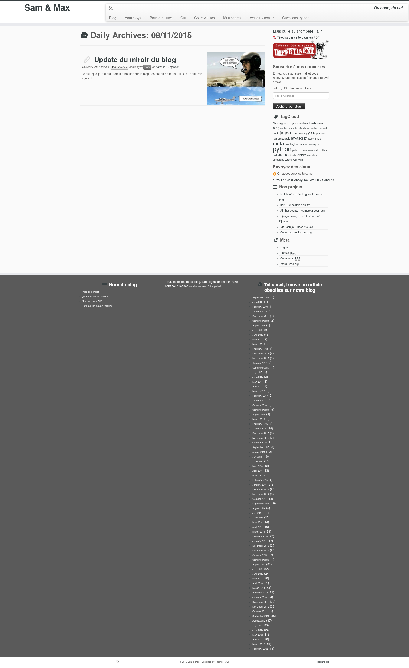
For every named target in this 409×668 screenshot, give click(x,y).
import (322, 133)
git (310, 132)
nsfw (302, 144)
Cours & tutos (204, 17)
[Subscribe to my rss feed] (112, 8)
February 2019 (260, 306)
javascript (299, 138)
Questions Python (295, 17)
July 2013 (257, 569)
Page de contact (90, 291)
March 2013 (258, 587)
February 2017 (260, 395)
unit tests (301, 155)
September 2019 (260, 297)
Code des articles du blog (296, 232)
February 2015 (260, 480)
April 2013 (257, 583)
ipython (277, 138)
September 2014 (260, 503)
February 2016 (260, 423)
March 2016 (258, 419)
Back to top (323, 661)
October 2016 (259, 405)
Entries (288, 253)
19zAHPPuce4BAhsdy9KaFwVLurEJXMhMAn (303, 180)
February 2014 (260, 536)
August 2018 (258, 325)
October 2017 (259, 362)
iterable (285, 138)
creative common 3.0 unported (205, 286)
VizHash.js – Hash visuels (296, 227)
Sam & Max (47, 7)
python (282, 148)
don (294, 133)
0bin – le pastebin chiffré (295, 205)
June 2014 (257, 517)
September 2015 (260, 447)
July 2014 (257, 512)
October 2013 (259, 555)
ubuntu (282, 155)
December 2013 (260, 545)
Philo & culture (161, 17)
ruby (310, 150)
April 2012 (257, 639)
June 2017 (257, 377)
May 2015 (257, 466)
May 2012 (257, 634)
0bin (275, 123)
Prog (112, 17)
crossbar (313, 128)
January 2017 (259, 400)
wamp (288, 159)
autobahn (303, 123)
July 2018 (257, 330)
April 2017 (257, 386)
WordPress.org (289, 264)
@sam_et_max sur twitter (95, 296)
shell (316, 150)
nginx (294, 144)
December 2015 (260, 433)
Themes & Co (222, 661)
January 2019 (259, 311)
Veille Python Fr (262, 17)
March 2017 (258, 391)
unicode (292, 155)
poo (317, 144)
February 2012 (260, 648)
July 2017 (257, 372)
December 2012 (260, 601)
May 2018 (257, 339)
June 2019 (257, 302)
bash (312, 123)
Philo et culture (119, 67)
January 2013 (259, 597)
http (315, 133)
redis (304, 150)
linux (318, 138)
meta (147, 67)
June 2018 (257, 334)
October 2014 (259, 498)
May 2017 (257, 381)
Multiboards (232, 17)
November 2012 (260, 606)
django (284, 132)
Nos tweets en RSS (92, 301)
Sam (176, 67)
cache (283, 128)
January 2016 (259, 428)
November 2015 (260, 437)
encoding (302, 133)
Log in (284, 247)
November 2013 (260, 550)
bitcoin (320, 123)
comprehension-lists (298, 128)
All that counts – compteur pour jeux (302, 210)
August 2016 (258, 414)
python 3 (296, 150)
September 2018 (260, 320)
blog (276, 127)
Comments (290, 258)
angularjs (283, 123)
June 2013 (257, 573)
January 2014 (259, 541)
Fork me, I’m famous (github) (97, 305)
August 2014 (258, 508)
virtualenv (278, 159)
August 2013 (258, 564)
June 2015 (257, 461)
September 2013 (260, 559)
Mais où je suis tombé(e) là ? (297, 31)
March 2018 (258, 344)
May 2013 (257, 578)
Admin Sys (133, 17)
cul (325, 128)
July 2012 (257, 625)
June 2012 (257, 630)
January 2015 (259, 484)
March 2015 (258, 475)
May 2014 (257, 522)
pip (313, 144)
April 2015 (257, 470)
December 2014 (260, 489)
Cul (183, 17)
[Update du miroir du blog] (214, 56)
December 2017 (260, 353)
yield (300, 159)
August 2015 (258, 451)
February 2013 (260, 592)
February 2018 (260, 348)
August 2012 (258, 620)
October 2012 (259, 611)
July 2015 (257, 456)
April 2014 (257, 526)
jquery (311, 138)
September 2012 (260, 616)
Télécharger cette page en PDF (298, 37)
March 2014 (258, 531)
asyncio (293, 123)
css (321, 128)
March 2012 (258, 644)
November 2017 (260, 358)
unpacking (312, 155)
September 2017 (260, 367)
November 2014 (260, 494)
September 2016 (260, 409)
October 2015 (259, 442)
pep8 (308, 144)
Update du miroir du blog (135, 59)
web (295, 159)
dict (274, 133)
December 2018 (260, 316)
